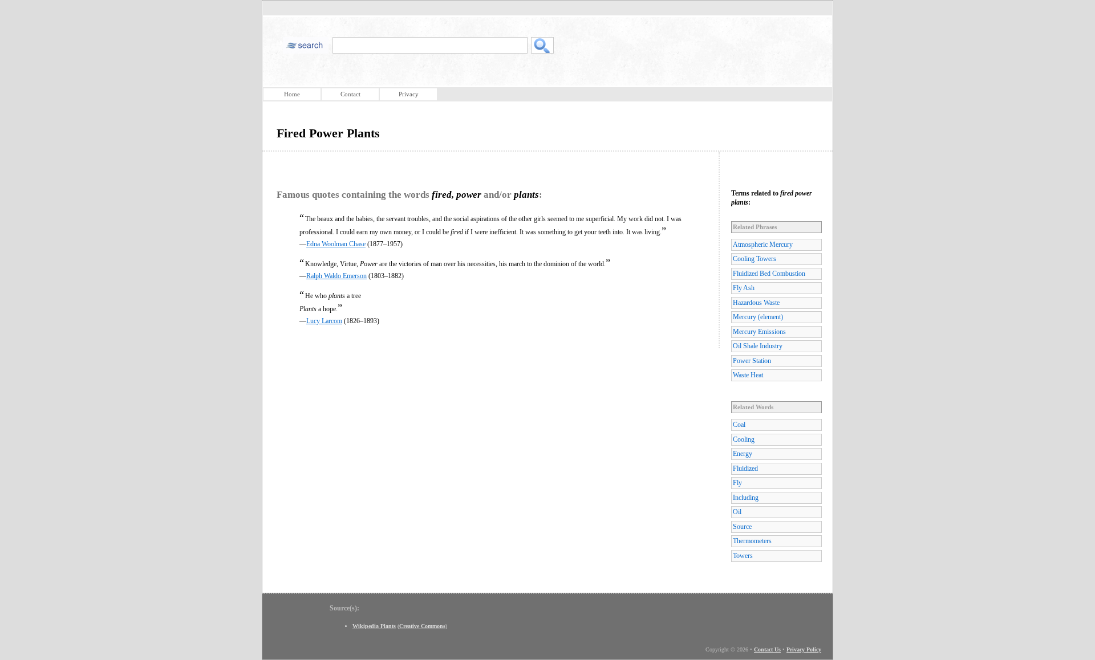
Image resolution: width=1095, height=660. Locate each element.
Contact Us (767, 649)
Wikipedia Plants (374, 626)
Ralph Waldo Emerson (336, 276)
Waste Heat (748, 375)
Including (746, 498)
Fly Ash (744, 288)
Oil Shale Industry (757, 346)
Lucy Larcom (324, 321)
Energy (742, 454)
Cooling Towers (754, 259)
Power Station (752, 361)
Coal (739, 425)
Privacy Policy (803, 649)
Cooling (744, 439)
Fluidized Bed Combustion (769, 274)
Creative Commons (422, 626)
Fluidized (745, 468)
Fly (737, 483)
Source (742, 527)
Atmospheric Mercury (763, 244)
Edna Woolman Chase (336, 244)
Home (292, 94)
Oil (737, 512)
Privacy (409, 94)
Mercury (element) (758, 317)
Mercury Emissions (759, 332)
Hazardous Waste (756, 303)
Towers (743, 556)
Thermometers (752, 541)
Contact (350, 94)
